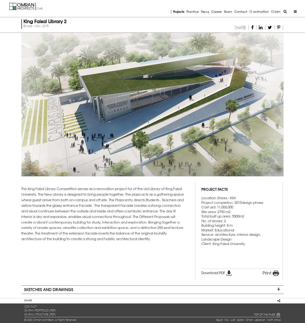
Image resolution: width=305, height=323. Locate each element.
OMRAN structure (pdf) (40, 314)
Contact (240, 11)
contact (30, 306)
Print (267, 272)
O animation (259, 11)
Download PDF (213, 273)
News (205, 11)
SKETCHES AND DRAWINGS (48, 289)
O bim (275, 11)
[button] (41, 104)
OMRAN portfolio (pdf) (40, 310)
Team (228, 11)
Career (216, 11)
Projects (178, 11)
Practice (192, 11)
